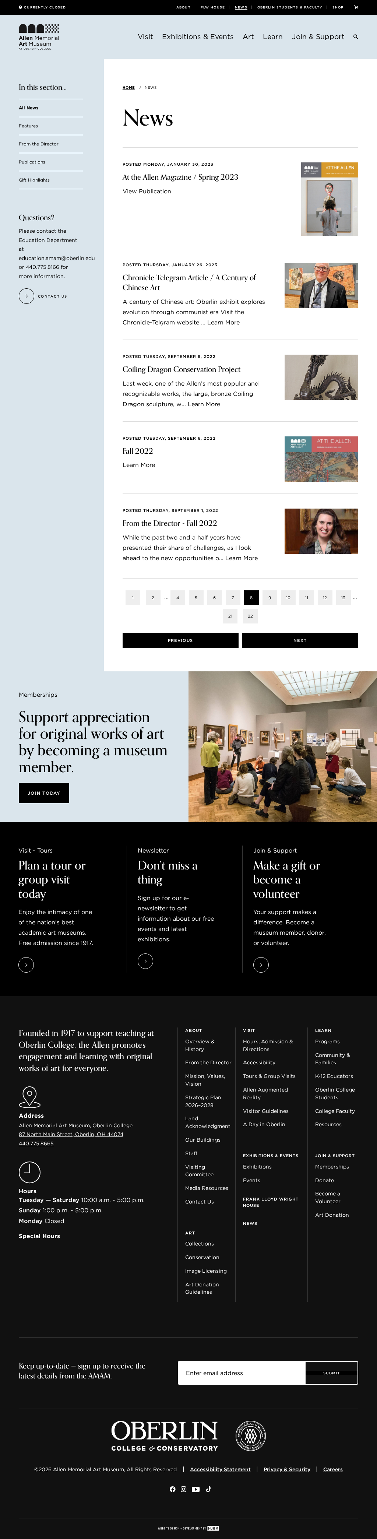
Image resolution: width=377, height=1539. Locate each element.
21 (230, 616)
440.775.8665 (36, 1143)
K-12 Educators (334, 1076)
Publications (32, 162)
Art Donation (332, 1215)
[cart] (356, 7)
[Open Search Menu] (355, 38)
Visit (145, 36)
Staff (191, 1153)
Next (300, 640)
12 (325, 597)
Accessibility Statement (220, 1469)
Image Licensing (206, 1271)
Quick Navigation (43, 1024)
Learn (273, 36)
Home (129, 87)
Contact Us (199, 1202)
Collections (199, 1244)
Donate (324, 1180)
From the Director (39, 144)
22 (250, 616)
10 (288, 597)
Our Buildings (203, 1140)
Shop (337, 7)
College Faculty (335, 1111)
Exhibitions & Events (198, 36)
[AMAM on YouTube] (196, 1489)
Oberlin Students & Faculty (290, 7)
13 (343, 597)
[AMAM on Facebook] (172, 1489)
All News (28, 108)
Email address (199, 1366)
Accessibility (259, 1062)
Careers (333, 1469)
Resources (328, 1124)
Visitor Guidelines (266, 1111)
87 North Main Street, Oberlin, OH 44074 (71, 1134)
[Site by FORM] (188, 1529)
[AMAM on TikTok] (208, 1489)
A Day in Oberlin (264, 1124)
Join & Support (318, 36)
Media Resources (206, 1188)
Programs (327, 1041)
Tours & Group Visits (269, 1076)
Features (28, 126)
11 (306, 597)
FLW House (213, 7)
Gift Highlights (34, 180)
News (241, 7)
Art (248, 36)
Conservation (202, 1257)
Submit (331, 1373)
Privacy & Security (287, 1469)
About (183, 7)
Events (251, 1180)
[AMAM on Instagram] (183, 1489)
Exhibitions (257, 1167)
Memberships (332, 1167)
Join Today (44, 793)
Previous (180, 640)
